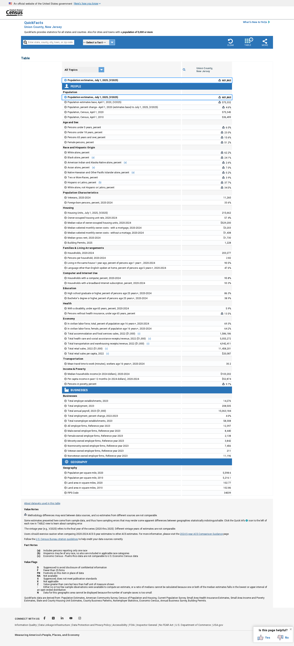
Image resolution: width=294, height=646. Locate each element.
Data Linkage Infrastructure (54, 624)
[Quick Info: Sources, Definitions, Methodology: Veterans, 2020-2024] (66, 197)
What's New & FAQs (255, 22)
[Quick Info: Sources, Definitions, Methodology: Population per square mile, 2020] (66, 472)
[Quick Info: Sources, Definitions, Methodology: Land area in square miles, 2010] (66, 487)
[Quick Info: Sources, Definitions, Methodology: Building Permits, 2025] (66, 242)
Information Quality (26, 624)
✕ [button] (290, 629)
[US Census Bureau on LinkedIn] (62, 619)
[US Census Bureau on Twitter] (53, 619)
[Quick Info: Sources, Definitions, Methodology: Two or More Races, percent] (66, 177)
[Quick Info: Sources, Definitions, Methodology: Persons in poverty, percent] (66, 384)
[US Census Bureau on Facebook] (44, 619)
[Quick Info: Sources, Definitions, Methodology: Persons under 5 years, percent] (66, 127)
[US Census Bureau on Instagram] (80, 619)
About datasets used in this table (42, 503)
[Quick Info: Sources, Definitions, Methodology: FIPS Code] (66, 492)
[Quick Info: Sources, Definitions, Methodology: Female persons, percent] (66, 142)
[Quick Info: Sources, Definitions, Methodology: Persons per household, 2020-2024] (66, 258)
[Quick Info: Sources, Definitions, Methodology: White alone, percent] (66, 152)
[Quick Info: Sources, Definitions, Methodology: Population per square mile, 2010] (66, 477)
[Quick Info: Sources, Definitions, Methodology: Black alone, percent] (66, 157)
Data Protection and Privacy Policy (91, 624)
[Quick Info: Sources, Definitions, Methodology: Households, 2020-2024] (66, 253)
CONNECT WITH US (27, 618)
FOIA (132, 624)
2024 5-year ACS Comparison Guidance (201, 534)
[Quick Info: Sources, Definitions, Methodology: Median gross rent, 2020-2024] (66, 237)
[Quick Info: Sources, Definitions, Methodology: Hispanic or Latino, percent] (66, 182)
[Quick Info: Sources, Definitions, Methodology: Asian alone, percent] (66, 167)
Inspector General (147, 624)
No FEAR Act (166, 624)
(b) (100, 182)
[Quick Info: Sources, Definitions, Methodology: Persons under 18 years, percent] (66, 132)
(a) (93, 157)
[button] (230, 42)
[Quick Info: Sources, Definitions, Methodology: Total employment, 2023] (66, 406)
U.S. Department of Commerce (193, 624)
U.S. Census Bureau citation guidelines (57, 539)
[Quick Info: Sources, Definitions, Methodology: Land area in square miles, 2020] (66, 482)
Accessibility (120, 624)
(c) (139, 333)
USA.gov (218, 624)
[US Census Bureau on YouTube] (71, 619)
